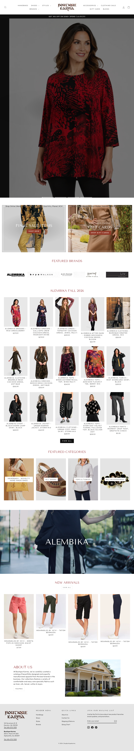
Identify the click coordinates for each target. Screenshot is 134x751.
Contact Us (65, 718)
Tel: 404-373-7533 (10, 727)
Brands (34, 9)
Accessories (90, 5)
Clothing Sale (108, 5)
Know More (19, 689)
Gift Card (95, 9)
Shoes (34, 5)
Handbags (23, 5)
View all (67, 441)
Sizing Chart (66, 724)
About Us (65, 715)
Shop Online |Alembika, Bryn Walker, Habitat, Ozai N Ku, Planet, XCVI (34, 206)
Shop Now (57, 115)
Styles (46, 5)
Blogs (106, 9)
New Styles (75, 115)
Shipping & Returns (68, 721)
